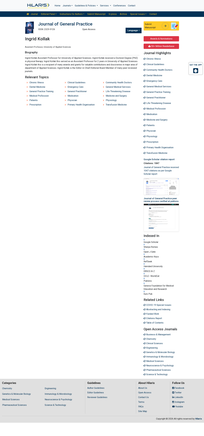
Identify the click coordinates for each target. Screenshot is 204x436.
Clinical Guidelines (76, 82)
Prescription (35, 104)
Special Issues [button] (137, 14)
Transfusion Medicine (116, 104)
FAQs (140, 406)
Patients (33, 100)
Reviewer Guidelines (97, 397)
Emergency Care (75, 87)
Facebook (179, 388)
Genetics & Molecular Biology (16, 394)
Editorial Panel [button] (48, 14)
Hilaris (198, 418)
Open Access (144, 392)
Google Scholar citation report (159, 159)
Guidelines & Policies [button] (85, 5)
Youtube (179, 406)
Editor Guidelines (95, 392)
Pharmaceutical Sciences (14, 405)
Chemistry (7, 388)
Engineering (50, 388)
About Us (142, 388)
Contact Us (143, 397)
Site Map (142, 411)
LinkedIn (178, 397)
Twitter (178, 392)
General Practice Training (41, 91)
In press (113, 14)
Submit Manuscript (96, 14)
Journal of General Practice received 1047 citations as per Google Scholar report (161, 170)
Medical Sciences (11, 399)
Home (57, 5)
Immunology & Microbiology (58, 394)
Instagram (179, 402)
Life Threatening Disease (118, 91)
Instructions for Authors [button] (71, 14)
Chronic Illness (36, 82)
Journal (34, 14)
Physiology (111, 100)
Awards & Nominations (161, 38)
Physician (72, 100)
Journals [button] (67, 5)
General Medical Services (118, 87)
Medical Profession (39, 95)
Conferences (119, 5)
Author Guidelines (95, 388)
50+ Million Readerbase (162, 46)
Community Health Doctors (119, 82)
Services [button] (104, 5)
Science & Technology (55, 405)
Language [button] (133, 30)
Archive (123, 14)
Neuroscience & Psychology (58, 399)
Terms (141, 402)
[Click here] (38, 5)
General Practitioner (77, 91)
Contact (131, 5)
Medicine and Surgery (116, 95)
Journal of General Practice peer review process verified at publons (161, 199)
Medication (73, 95)
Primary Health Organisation (81, 104)
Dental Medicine (37, 87)
